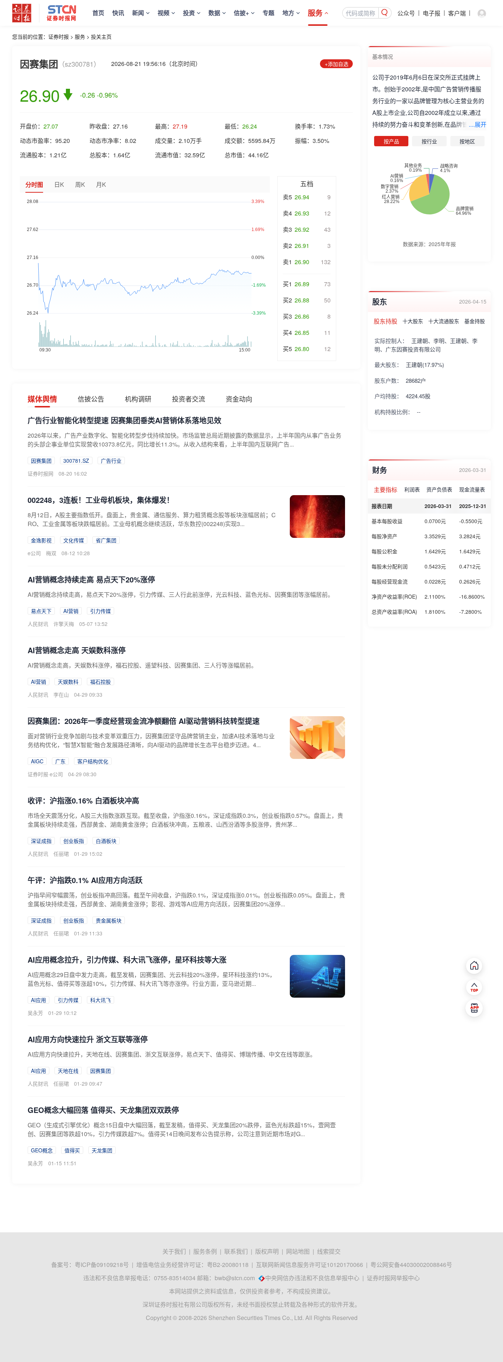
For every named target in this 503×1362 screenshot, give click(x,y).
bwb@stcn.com (235, 1278)
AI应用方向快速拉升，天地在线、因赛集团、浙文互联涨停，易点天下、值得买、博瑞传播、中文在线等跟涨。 (172, 1054)
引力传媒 (100, 611)
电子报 (431, 13)
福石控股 (100, 681)
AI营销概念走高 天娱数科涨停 (77, 650)
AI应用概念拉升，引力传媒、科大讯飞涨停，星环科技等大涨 (127, 959)
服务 (315, 12)
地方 (288, 12)
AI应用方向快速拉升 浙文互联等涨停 (88, 1039)
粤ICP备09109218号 (102, 1264)
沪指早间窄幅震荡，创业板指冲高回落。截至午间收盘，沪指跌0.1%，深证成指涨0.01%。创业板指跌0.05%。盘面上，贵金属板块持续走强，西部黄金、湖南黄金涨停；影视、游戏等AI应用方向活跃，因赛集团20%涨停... (186, 899)
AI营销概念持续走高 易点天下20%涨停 (91, 579)
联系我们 (236, 1251)
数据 (214, 12)
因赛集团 (41, 460)
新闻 (138, 12)
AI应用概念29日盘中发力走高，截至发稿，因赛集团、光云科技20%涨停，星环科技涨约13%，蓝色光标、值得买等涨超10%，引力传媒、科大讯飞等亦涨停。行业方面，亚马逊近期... (151, 979)
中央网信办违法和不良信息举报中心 (312, 1278)
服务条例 (205, 1251)
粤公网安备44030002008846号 (411, 1264)
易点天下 (41, 611)
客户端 (457, 13)
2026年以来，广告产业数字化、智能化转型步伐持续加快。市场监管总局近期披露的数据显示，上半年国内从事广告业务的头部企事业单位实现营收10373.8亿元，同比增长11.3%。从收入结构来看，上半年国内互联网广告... (184, 439)
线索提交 (329, 1251)
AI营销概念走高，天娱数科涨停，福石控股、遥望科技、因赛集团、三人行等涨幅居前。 (142, 665)
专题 (268, 12)
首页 (98, 12)
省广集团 (106, 540)
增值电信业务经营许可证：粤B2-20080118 (192, 1264)
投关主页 (101, 36)
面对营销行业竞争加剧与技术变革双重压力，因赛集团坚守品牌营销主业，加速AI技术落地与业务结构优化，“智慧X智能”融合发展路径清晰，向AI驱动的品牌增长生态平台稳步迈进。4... (151, 740)
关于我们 (174, 1251)
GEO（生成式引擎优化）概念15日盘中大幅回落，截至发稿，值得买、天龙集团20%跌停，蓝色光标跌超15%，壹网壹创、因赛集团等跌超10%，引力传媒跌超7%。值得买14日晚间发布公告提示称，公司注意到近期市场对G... (182, 1129)
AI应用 (38, 1000)
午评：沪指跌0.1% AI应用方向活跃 (85, 880)
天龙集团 (102, 1150)
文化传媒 (73, 540)
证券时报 (58, 36)
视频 (163, 12)
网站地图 (298, 1251)
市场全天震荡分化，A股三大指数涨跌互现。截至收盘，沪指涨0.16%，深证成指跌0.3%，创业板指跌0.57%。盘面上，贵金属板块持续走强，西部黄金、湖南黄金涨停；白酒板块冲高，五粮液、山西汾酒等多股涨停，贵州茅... (185, 820)
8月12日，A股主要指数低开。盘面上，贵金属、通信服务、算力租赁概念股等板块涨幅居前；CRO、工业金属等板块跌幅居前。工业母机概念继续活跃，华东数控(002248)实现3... (152, 519)
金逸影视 (41, 540)
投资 (189, 12)
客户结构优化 (92, 761)
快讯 (118, 12)
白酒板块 (106, 840)
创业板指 (73, 840)
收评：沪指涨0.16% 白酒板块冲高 (83, 800)
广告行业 (111, 460)
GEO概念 (42, 1150)
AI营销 (70, 611)
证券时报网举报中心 (393, 1278)
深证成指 (41, 840)
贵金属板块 (109, 920)
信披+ (241, 12)
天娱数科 (68, 681)
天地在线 (68, 1070)
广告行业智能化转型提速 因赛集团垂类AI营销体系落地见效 (124, 420)
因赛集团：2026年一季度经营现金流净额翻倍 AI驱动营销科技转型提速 (144, 720)
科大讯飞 (100, 1000)
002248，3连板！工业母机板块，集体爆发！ (101, 499)
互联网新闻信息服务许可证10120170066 (309, 1264)
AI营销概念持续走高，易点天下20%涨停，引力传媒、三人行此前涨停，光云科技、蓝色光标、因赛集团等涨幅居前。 (181, 594)
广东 (60, 761)
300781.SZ (76, 460)
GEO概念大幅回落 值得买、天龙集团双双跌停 (103, 1109)
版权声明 (267, 1251)
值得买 (72, 1150)
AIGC (37, 761)
